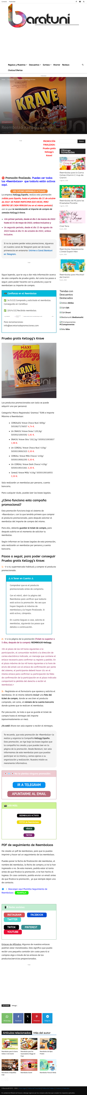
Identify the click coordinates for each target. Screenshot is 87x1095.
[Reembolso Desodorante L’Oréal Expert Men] (72, 240)
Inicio (3, 79)
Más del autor (42, 1032)
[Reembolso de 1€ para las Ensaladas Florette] (72, 191)
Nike (68, 329)
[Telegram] (80, 1)
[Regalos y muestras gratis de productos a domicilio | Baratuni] (43, 15)
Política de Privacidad (34, 1088)
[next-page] (6, 1079)
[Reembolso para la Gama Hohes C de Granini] (10, 1044)
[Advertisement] (43, 45)
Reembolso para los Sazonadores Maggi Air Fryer (28, 1054)
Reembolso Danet (26, 1072)
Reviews (65, 65)
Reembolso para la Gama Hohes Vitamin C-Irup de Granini (72, 175)
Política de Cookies (48, 1088)
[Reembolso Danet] (29, 1065)
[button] (82, 65)
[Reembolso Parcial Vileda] (48, 1065)
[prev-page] (3, 1079)
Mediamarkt (77, 317)
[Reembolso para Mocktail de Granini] (72, 265)
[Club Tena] (72, 216)
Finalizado (10, 79)
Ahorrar (56, 65)
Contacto (4, 1)
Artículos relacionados (17, 1032)
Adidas (71, 303)
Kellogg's (14, 1005)
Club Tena (64, 226)
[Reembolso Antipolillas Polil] (10, 1065)
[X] (83, 1)
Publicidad (12, 1)
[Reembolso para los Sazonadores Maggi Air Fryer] (29, 1044)
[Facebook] (76, 1)
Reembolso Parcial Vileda (48, 1072)
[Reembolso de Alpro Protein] (48, 1044)
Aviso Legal (22, 1088)
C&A (67, 307)
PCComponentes (67, 324)
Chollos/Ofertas (15, 70)
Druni (68, 312)
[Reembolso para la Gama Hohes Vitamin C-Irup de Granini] (72, 163)
